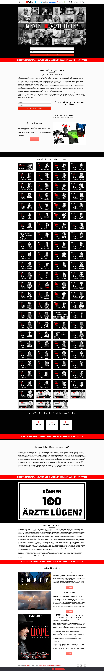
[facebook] (78, 666)
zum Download (35, 139)
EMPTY (59, 665)
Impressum (44, 665)
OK (53, 669)
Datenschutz (49, 665)
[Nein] (102, 669)
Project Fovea (55, 665)
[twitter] (81, 666)
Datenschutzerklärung (59, 669)
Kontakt (40, 665)
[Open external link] (21, 2)
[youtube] (85, 666)
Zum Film (69, 653)
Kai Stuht (27, 665)
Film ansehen (69, 587)
